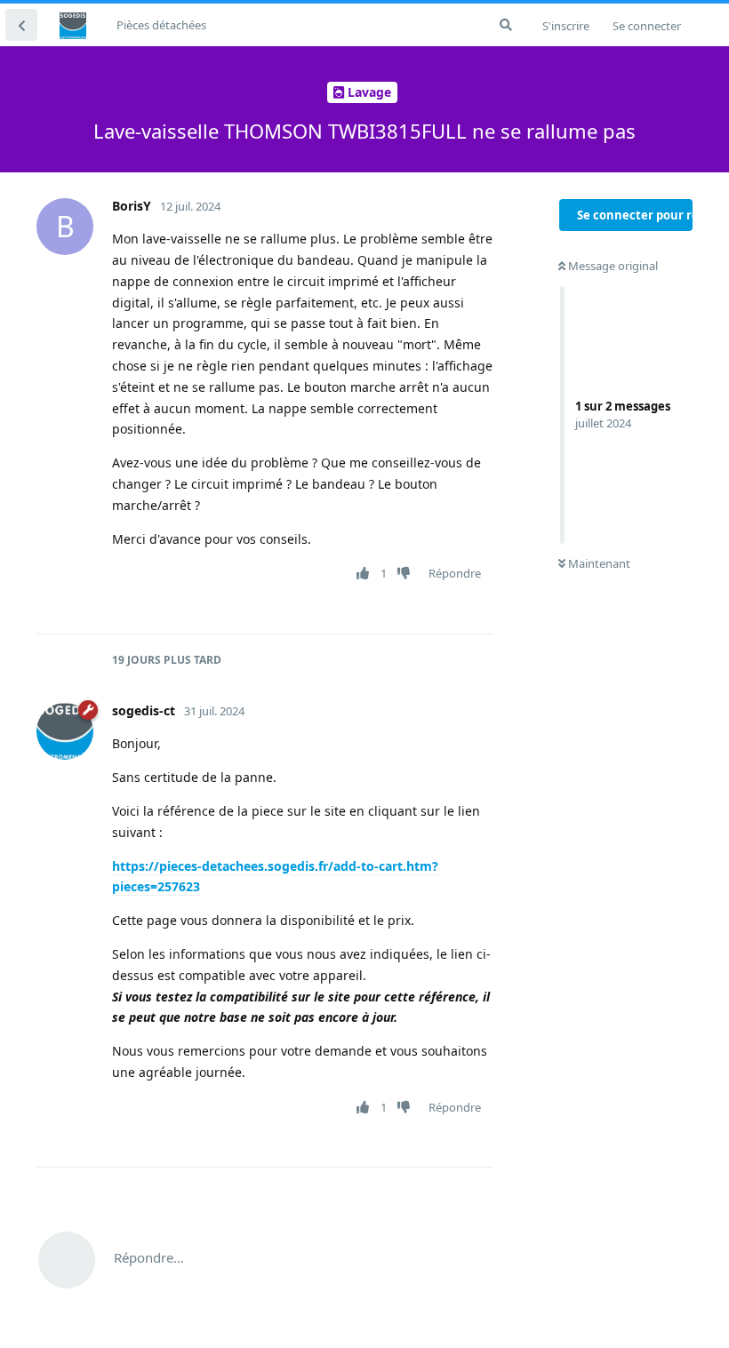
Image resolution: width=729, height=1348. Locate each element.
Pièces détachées (161, 25)
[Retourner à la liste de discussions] (21, 25)
